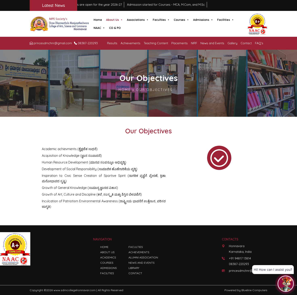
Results (112, 43)
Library (133, 268)
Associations (136, 20)
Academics (108, 257)
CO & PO (115, 28)
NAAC (97, 28)
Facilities (223, 20)
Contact (246, 43)
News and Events (212, 43)
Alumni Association (143, 257)
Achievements (130, 43)
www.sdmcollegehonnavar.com (75, 290)
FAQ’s (259, 43)
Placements (179, 43)
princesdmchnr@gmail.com (53, 43)
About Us (112, 20)
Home (98, 20)
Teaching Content (156, 43)
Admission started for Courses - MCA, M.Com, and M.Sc (149, 4)
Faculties (159, 20)
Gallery (232, 43)
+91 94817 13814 (240, 258)
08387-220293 (88, 43)
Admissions (201, 20)
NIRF (194, 43)
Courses (179, 20)
